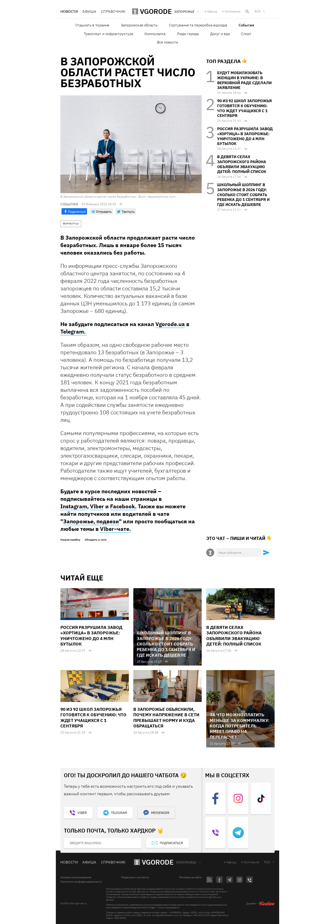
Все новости (167, 42)
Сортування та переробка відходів (198, 25)
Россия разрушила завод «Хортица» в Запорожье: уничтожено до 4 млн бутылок (245, 136)
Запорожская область (139, 25)
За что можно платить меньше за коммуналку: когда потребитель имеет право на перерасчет (239, 725)
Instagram (73, 506)
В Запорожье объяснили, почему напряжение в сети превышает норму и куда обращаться (166, 717)
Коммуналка (154, 33)
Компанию (232, 11)
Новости (69, 11)
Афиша (89, 11)
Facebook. (123, 506)
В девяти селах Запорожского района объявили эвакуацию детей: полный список (241, 164)
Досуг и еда (220, 33)
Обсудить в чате (96, 539)
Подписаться (171, 843)
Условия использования (75, 877)
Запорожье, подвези (91, 521)
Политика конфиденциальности (81, 881)
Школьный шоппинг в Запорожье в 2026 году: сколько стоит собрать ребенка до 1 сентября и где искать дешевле (243, 194)
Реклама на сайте (190, 877)
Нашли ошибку (70, 539)
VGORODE (158, 862)
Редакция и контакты (135, 877)
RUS (257, 11)
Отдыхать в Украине (92, 25)
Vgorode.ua (170, 324)
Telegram (119, 813)
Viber (97, 506)
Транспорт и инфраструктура (108, 33)
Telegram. (73, 331)
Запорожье (186, 862)
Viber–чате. (115, 528)
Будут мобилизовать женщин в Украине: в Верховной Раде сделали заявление (244, 80)
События (246, 25)
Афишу (212, 11)
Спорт (246, 33)
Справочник (113, 11)
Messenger (160, 813)
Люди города (188, 33)
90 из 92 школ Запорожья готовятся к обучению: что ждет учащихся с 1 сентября (244, 108)
